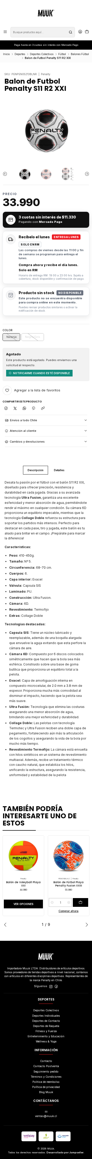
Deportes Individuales (46, 1015)
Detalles (59, 470)
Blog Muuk (46, 1092)
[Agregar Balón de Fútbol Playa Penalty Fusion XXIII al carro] (80, 902)
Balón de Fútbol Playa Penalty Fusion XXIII (68, 884)
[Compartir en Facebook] (6, 408)
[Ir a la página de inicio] (46, 13)
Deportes (20, 54)
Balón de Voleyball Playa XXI (23, 884)
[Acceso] (80, 32)
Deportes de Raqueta (46, 1026)
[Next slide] (85, 174)
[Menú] (5, 32)
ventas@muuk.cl (46, 1116)
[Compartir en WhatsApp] (24, 408)
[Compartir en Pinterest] (33, 408)
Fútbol (62, 54)
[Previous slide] (6, 174)
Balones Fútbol (80, 54)
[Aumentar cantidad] (69, 902)
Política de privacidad (46, 1087)
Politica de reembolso (46, 1082)
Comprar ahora (68, 911)
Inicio (6, 54)
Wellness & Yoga (46, 1041)
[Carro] (87, 32)
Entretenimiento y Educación (46, 1036)
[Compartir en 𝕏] (15, 408)
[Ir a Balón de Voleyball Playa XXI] (23, 856)
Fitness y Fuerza (46, 1031)
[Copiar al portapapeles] (43, 408)
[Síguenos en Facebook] (56, 986)
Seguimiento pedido (46, 1071)
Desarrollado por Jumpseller (65, 1152)
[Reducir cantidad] (52, 902)
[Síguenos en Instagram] (51, 986)
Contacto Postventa (46, 1066)
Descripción (35, 470)
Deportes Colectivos (41, 54)
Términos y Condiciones (46, 1076)
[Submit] (70, 32)
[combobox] (42, 32)
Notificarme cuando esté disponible (41, 373)
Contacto (46, 1061)
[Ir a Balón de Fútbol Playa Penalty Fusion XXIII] (68, 856)
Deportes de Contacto (46, 1021)
